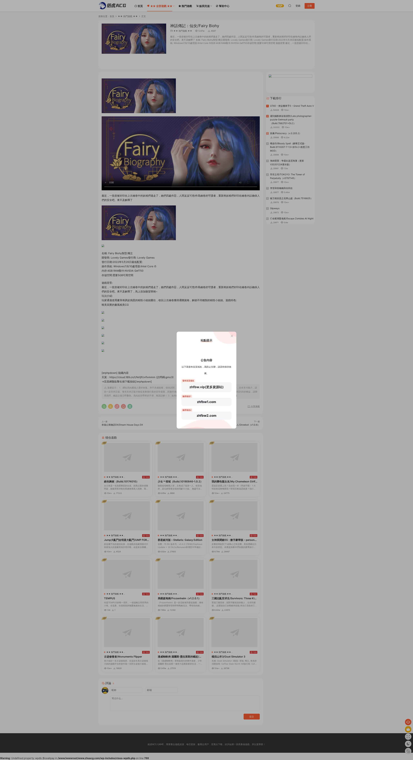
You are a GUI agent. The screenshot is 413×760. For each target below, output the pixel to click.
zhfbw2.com (206, 416)
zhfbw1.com (206, 402)
